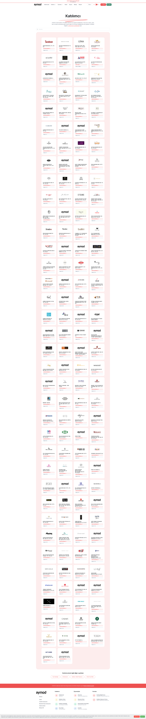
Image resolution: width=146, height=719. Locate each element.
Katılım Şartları (42, 705)
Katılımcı (53, 4)
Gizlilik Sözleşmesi (43, 701)
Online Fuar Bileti (90, 676)
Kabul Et (142, 716)
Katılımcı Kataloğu (63, 703)
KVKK (40, 699)
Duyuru (70, 4)
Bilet (104, 4)
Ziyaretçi (60, 4)
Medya (75, 4)
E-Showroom (65, 676)
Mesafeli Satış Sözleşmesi (45, 703)
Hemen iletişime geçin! (88, 685)
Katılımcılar (61, 695)
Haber (66, 4)
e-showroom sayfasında (73, 25)
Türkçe (89, 4)
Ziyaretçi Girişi (81, 699)
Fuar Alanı (61, 708)
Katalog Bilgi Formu (101, 695)
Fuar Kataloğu (55, 676)
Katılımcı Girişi (62, 699)
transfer (80, 708)
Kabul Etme (137, 716)
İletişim (80, 4)
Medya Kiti (41, 707)
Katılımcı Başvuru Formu (102, 699)
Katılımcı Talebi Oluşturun (77, 676)
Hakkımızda (46, 4)
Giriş (110, 4)
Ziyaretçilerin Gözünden (83, 703)
